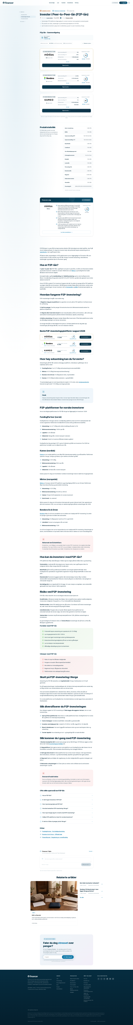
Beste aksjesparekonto (74, 989)
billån (76, 287)
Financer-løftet (69, 18)
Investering (59, 980)
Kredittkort (72, 980)
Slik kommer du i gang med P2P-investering (27, 46)
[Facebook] (98, 979)
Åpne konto (65, 65)
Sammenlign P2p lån (25, 16)
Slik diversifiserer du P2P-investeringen (26, 42)
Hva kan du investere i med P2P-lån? (27, 35)
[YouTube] (110, 979)
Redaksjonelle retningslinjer (87, 997)
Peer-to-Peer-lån (74, 986)
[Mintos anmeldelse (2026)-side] (49, 54)
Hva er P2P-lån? (24, 22)
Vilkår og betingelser (86, 994)
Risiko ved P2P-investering (26, 37)
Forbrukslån (73, 984)
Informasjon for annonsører (87, 987)
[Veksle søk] (129, 3)
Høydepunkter (24, 14)
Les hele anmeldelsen (66, 232)
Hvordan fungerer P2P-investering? (26, 25)
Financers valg (24, 20)
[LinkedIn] (107, 979)
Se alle (90, 851)
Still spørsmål (85, 864)
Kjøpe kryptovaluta (74, 978)
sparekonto (43, 252)
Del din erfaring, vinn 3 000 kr (88, 1001)
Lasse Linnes (50, 18)
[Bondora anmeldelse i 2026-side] (49, 78)
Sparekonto (73, 982)
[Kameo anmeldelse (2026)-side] (49, 99)
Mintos (74, 270)
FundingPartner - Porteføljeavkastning (53, 831)
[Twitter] (101, 979)
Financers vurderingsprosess (88, 991)
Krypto (58, 986)
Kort (57, 984)
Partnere (116, 2)
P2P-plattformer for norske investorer (26, 32)
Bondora (42, 513)
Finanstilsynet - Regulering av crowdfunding (55, 837)
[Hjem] (8, 3)
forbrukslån (69, 287)
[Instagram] (104, 979)
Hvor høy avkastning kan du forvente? (26, 29)
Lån (57, 978)
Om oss (85, 978)
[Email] (113, 979)
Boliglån (72, 992)
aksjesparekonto (84, 382)
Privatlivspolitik (87, 984)
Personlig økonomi (61, 982)
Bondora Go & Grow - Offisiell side (52, 834)
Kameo (42, 454)
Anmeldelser (59, 988)
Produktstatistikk (24, 18)
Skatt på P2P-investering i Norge (27, 39)
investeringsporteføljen (56, 744)
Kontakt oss (86, 980)
